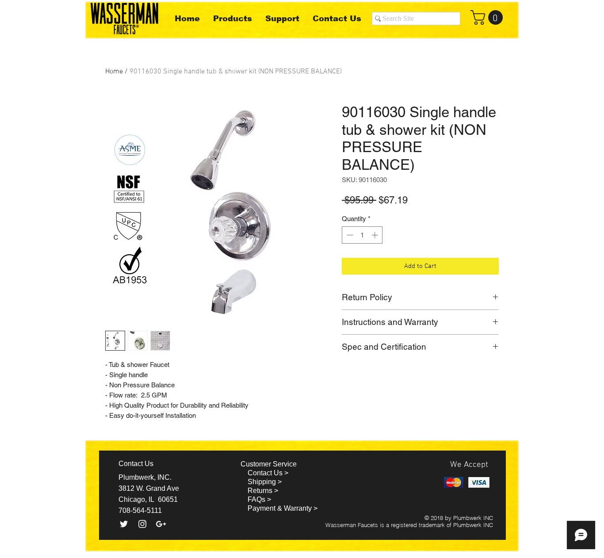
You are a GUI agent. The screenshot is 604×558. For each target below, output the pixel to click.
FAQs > (259, 499)
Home (114, 71)
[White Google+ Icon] (161, 524)
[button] (488, 17)
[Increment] (376, 235)
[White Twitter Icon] (124, 524)
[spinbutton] (362, 235)
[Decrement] (349, 235)
